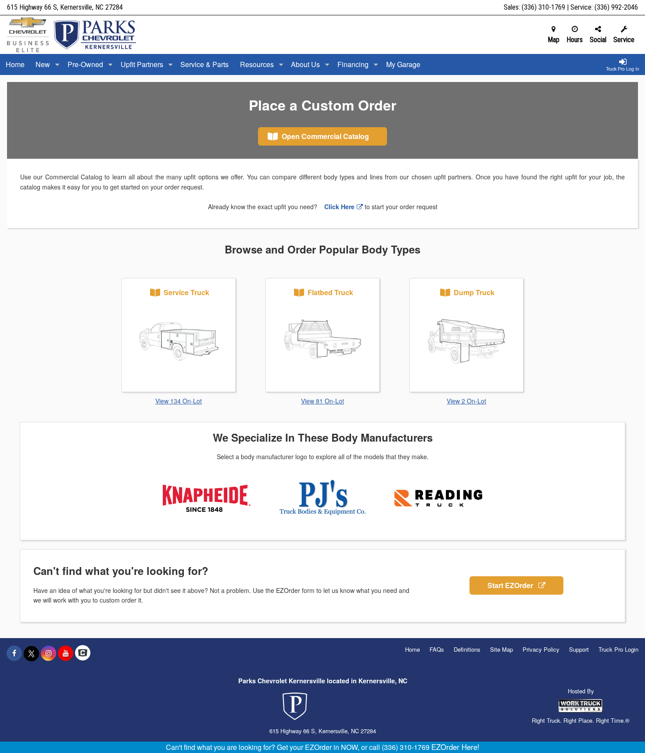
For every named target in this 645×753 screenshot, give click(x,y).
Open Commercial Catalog (324, 136)
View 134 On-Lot (178, 400)
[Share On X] (31, 653)
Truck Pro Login (618, 649)
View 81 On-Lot (322, 400)
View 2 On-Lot (466, 400)
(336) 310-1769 (543, 7)
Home (15, 64)
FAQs (437, 649)
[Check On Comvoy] (82, 653)
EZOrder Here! (455, 747)
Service (623, 40)
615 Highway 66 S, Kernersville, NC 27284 (65, 7)
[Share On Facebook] (14, 653)
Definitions (467, 649)
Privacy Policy (541, 649)
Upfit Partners (143, 64)
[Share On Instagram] (48, 653)
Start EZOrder (511, 585)
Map (553, 40)
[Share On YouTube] (65, 653)
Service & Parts (204, 64)
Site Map (501, 649)
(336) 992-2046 (616, 7)
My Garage (403, 64)
